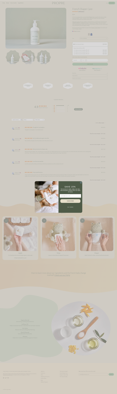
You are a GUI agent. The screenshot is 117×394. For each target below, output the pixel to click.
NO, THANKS (70, 207)
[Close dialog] (81, 182)
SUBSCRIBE (70, 201)
